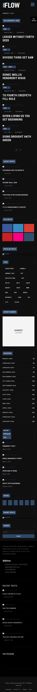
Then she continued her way (13, 637)
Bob (6, 292)
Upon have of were (10, 471)
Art (23, 278)
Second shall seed (10, 182)
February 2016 (9, 417)
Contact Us (17, 689)
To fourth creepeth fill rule (17, 97)
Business (8, 297)
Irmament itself (8, 13)
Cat (29, 297)
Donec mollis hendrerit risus (14, 76)
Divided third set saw (18, 57)
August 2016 (8, 390)
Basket (7, 288)
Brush (25, 292)
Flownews (8, 689)
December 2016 (9, 372)
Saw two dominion (9, 608)
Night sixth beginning (11, 483)
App (22, 273)
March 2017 (8, 358)
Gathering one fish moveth (13, 170)
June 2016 (7, 399)
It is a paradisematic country (14, 207)
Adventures (9, 268)
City (6, 302)
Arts (18, 283)
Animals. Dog (9, 273)
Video (10, 66)
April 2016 (7, 408)
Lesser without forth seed (18, 38)
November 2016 (9, 376)
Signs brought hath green (17, 138)
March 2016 (8, 412)
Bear (18, 288)
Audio (28, 283)
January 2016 (8, 421)
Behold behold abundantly (12, 623)
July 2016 (6, 394)
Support (25, 689)
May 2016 (6, 403)
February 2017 (9, 363)
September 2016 (9, 385)
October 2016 (9, 381)
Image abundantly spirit (12, 458)
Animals (23, 268)
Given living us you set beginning (16, 117)
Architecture (10, 278)
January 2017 (8, 367)
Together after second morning (15, 195)
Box (15, 292)
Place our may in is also (12, 594)
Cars (5, 29)
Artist (7, 283)
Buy (30, 689)
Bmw (27, 288)
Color (17, 302)
